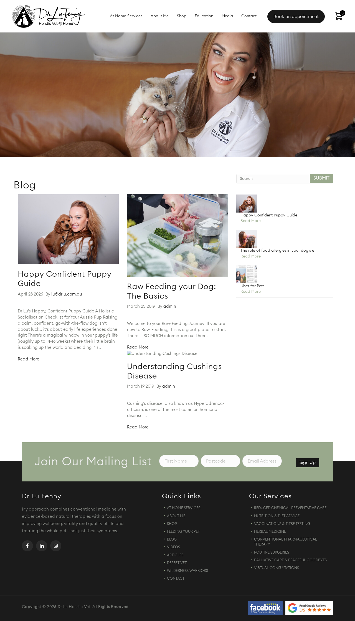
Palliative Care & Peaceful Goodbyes (290, 560)
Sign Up (308, 462)
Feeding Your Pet (183, 532)
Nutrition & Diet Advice (277, 516)
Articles (175, 555)
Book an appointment (296, 16)
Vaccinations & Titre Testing (282, 524)
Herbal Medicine (270, 532)
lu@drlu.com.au (66, 294)
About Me (160, 16)
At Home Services (126, 16)
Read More (28, 359)
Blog (172, 539)
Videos (173, 547)
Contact (249, 16)
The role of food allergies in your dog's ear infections (288, 251)
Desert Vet (177, 563)
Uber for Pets (252, 286)
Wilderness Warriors (187, 571)
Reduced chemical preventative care (290, 508)
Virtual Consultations (276, 568)
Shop (181, 16)
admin (169, 306)
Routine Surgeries (271, 552)
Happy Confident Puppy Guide (268, 215)
